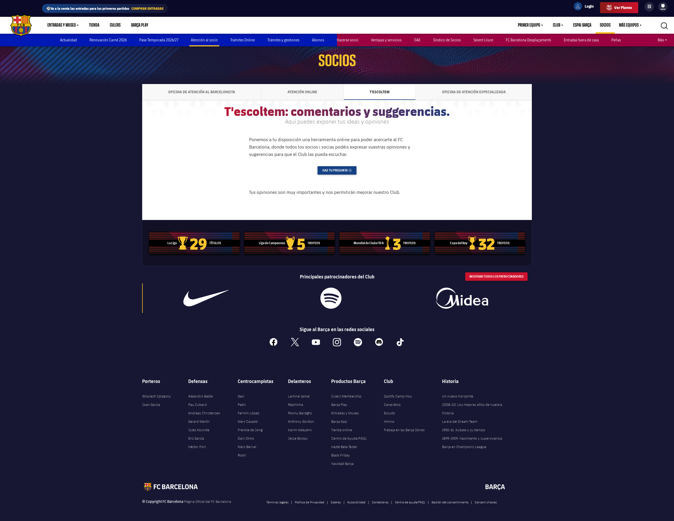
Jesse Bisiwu (298, 438)
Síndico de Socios (447, 40)
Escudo (389, 413)
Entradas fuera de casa (581, 40)
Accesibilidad (356, 502)
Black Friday (340, 455)
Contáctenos (380, 502)
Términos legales (277, 502)
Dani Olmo (246, 438)
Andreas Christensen (204, 413)
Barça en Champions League (464, 447)
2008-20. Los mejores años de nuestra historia (472, 408)
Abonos (318, 40)
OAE (417, 40)
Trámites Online (242, 40)
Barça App (339, 421)
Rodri (242, 455)
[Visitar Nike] (206, 298)
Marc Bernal (247, 447)
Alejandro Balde (200, 396)
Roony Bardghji (300, 413)
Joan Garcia (151, 404)
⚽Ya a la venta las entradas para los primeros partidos (104, 8)
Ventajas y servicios (386, 40)
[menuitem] (663, 6)
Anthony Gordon (301, 421)
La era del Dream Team (459, 421)
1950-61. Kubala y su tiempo (463, 430)
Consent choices (486, 502)
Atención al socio (204, 40)
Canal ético (392, 404)
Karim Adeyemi (300, 430)
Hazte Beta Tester (344, 447)
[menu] (663, 7)
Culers (115, 25)
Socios (605, 25)
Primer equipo (529, 25)
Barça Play (139, 25)
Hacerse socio (347, 40)
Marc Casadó (248, 421)
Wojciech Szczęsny (156, 396)
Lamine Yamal (299, 396)
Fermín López (248, 413)
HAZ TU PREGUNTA (339, 170)
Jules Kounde (198, 430)
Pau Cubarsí (197, 404)
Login (586, 7)
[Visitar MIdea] (462, 298)
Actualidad (68, 40)
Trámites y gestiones (283, 40)
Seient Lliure (483, 40)
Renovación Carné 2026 (108, 40)
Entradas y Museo (61, 25)
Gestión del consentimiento (450, 502)
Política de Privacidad (309, 502)
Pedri (242, 404)
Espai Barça (582, 25)
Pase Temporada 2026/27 (158, 40)
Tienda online (341, 430)
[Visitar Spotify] (330, 298)
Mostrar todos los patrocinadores (496, 276)
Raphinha (295, 404)
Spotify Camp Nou (398, 396)
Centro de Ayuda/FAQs (348, 438)
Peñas (616, 40)
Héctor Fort (197, 447)
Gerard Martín (199, 421)
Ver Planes (623, 7)
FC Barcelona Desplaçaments (528, 40)
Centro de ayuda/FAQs (410, 502)
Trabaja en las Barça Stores (404, 430)
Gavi (241, 396)
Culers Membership (346, 396)
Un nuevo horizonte (457, 396)
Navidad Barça (342, 463)
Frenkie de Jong (250, 430)
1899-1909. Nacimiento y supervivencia (472, 438)
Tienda (94, 25)
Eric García (196, 438)
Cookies (336, 502)
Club (556, 25)
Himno (389, 421)
